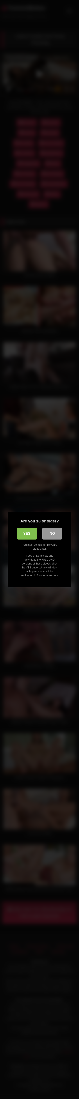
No (52, 533)
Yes (27, 533)
